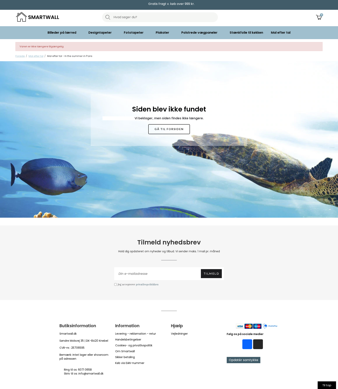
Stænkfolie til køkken (246, 32)
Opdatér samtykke (243, 360)
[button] (169, 129)
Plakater (162, 32)
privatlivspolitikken (147, 284)
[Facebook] (247, 344)
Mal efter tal (280, 32)
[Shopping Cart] (319, 17)
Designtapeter (100, 32)
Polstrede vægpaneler (199, 32)
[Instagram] (258, 344)
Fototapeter (134, 32)
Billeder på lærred (62, 32)
